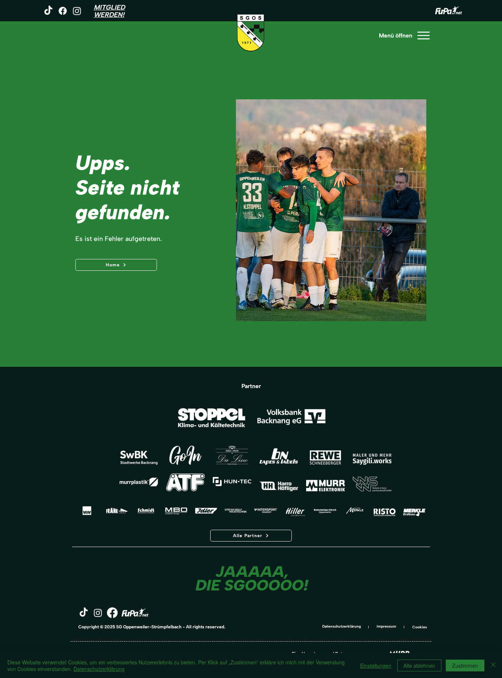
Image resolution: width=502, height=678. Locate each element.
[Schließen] (493, 665)
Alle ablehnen (419, 665)
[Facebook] (62, 11)
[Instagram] (77, 11)
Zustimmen (465, 665)
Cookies (419, 627)
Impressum (386, 626)
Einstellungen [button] (375, 665)
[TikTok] (48, 11)
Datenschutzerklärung (341, 626)
